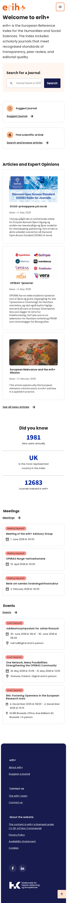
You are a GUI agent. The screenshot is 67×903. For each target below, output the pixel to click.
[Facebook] (13, 868)
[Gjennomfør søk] (11, 83)
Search (52, 83)
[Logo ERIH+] (14, 6)
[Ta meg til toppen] (62, 894)
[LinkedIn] (22, 868)
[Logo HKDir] (33, 885)
